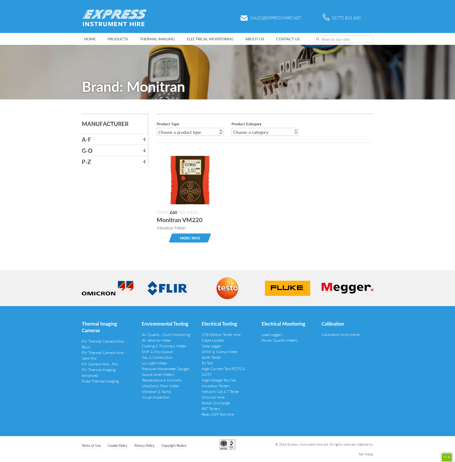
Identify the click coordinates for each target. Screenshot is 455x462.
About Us (254, 39)
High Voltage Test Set (219, 380)
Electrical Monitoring (210, 39)
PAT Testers (211, 408)
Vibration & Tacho (156, 391)
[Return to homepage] (114, 17)
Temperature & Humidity (162, 380)
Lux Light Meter (154, 363)
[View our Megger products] (347, 287)
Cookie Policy (117, 445)
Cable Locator (213, 340)
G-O (87, 150)
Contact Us (288, 39)
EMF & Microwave (157, 351)
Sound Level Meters (158, 374)
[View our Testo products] (227, 287)
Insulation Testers (216, 385)
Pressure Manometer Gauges (165, 368)
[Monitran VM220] (190, 179)
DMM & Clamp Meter (220, 351)
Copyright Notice (173, 445)
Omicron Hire (213, 397)
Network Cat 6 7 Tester (220, 391)
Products (118, 39)
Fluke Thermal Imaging (100, 381)
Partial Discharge (216, 403)
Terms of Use (91, 445)
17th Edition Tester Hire (221, 334)
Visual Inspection (156, 397)
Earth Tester (211, 357)
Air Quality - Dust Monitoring (166, 334)
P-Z (86, 162)
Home (90, 39)
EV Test (207, 363)
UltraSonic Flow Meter (160, 385)
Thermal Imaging (157, 39)
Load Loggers (272, 334)
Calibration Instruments (341, 334)
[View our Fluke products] (287, 287)
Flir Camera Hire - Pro (100, 364)
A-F (86, 139)
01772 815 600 (346, 18)
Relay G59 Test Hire (218, 414)
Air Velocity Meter (156, 340)
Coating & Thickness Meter (164, 346)
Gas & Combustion (157, 357)
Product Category (246, 123)
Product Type (168, 123)
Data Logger (211, 346)
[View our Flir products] (167, 287)
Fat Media (366, 454)
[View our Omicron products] (107, 287)
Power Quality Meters (280, 340)
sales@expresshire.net (275, 18)
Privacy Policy (144, 445)
